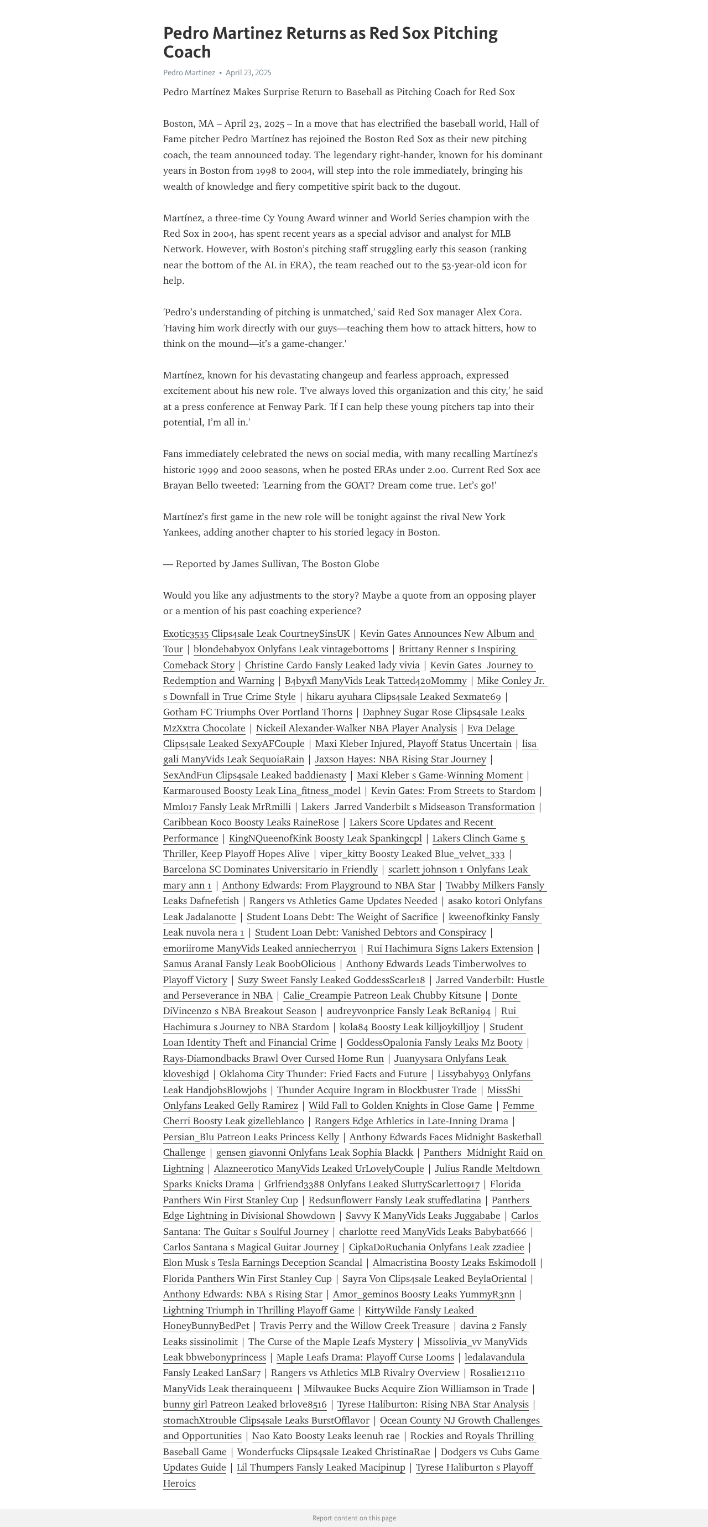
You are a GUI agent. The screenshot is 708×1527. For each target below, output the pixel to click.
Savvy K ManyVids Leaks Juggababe (423, 1215)
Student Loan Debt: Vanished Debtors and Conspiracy (370, 932)
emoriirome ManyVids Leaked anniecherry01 (260, 948)
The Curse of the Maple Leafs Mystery (330, 1342)
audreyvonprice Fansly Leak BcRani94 (409, 1011)
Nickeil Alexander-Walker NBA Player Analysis (356, 728)
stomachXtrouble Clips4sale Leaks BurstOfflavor (266, 1420)
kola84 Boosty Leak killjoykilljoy (409, 1027)
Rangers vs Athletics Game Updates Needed (343, 901)
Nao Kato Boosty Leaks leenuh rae (326, 1436)
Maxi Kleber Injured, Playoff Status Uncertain (413, 743)
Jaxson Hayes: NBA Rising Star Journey (400, 759)
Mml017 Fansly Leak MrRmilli (227, 807)
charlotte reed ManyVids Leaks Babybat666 (433, 1231)
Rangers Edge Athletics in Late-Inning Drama (411, 1121)
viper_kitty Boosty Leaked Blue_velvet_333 (412, 854)
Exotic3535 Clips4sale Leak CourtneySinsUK (256, 633)
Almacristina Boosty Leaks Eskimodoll (454, 1262)
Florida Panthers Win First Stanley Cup (247, 1278)
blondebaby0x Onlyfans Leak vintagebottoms (291, 649)
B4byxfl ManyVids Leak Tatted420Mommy (376, 680)
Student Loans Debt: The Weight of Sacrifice (342, 917)
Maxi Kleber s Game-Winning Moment (440, 775)
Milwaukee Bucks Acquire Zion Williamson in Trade (416, 1389)
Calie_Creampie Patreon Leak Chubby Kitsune (382, 995)
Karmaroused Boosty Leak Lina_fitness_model (262, 791)
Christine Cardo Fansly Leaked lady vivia (332, 665)
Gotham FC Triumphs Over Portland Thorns (257, 712)
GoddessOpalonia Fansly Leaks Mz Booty (435, 1042)
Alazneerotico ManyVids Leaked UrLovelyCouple (319, 1168)
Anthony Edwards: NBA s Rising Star (242, 1294)
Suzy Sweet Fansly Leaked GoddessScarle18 (331, 980)
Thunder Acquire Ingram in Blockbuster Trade (377, 1090)
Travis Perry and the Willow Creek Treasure (355, 1326)
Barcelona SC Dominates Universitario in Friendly (270, 869)
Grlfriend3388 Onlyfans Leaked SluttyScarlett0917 (372, 1184)
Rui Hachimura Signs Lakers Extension (450, 948)
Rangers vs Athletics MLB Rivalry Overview (365, 1373)
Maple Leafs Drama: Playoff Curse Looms (365, 1357)
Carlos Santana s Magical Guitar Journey (251, 1247)
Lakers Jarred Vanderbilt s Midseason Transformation (418, 807)
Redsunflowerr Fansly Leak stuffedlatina (395, 1200)
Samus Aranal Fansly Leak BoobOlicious (249, 964)
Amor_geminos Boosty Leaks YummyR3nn (424, 1294)
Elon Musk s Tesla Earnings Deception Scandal (262, 1262)
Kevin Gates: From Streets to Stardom (453, 791)
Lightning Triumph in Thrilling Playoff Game (259, 1310)
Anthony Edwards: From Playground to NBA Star (328, 885)
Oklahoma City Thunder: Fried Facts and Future (323, 1074)
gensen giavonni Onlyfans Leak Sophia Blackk (314, 1152)
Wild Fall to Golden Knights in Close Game (400, 1105)
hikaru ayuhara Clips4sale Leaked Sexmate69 (403, 696)
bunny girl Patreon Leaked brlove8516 (245, 1404)
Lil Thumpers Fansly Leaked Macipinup (321, 1467)
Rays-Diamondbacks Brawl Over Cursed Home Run (273, 1058)
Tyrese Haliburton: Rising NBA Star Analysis (433, 1404)
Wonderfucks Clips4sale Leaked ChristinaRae (333, 1452)
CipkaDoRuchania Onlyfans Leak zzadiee (436, 1247)
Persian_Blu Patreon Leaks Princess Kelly (251, 1137)
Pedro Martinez (189, 72)
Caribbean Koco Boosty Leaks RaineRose (251, 822)
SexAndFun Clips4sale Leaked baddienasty (254, 775)
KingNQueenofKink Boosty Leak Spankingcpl (325, 838)
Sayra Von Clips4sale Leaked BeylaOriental (434, 1278)
